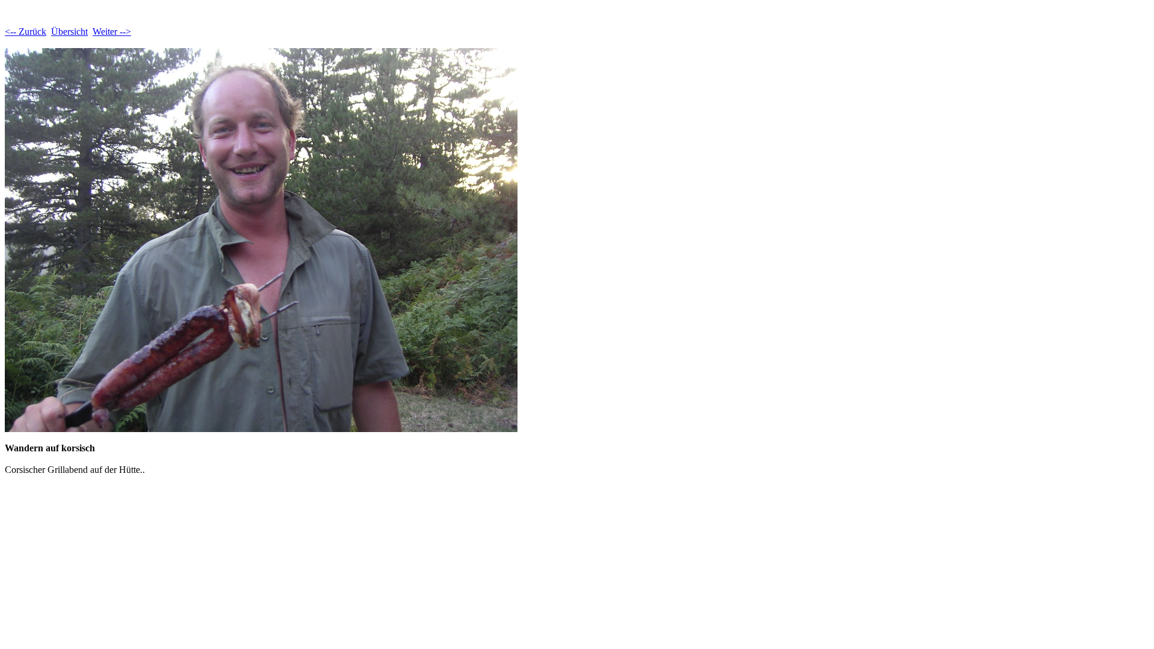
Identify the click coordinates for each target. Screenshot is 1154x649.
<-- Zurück (25, 31)
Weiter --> (112, 31)
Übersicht (69, 31)
